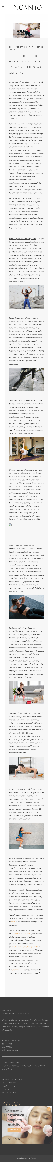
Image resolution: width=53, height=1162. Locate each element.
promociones (17, 970)
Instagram (16, 933)
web (13, 921)
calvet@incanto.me (10, 1050)
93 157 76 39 (7, 1043)
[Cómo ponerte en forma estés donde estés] (26, 26)
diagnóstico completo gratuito (25, 947)
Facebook (26, 933)
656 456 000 (7, 1047)
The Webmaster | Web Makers (26, 1158)
